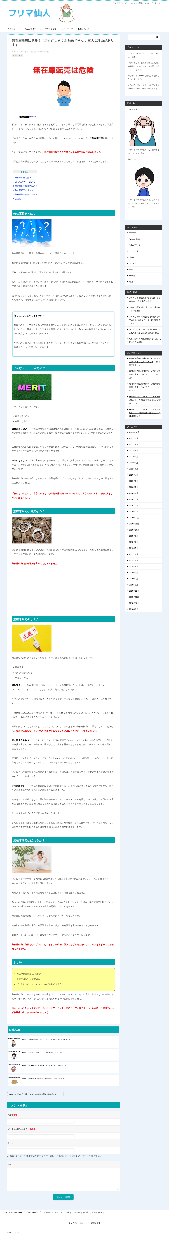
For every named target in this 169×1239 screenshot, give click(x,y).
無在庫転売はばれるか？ (25, 194)
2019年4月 (133, 566)
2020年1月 (133, 511)
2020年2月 (133, 505)
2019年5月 (133, 560)
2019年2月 (133, 579)
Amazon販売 (17, 55)
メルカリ (133, 257)
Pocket (33, 117)
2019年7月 (133, 548)
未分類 (132, 276)
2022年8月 (133, 444)
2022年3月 (133, 456)
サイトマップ (67, 29)
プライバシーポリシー (78, 1223)
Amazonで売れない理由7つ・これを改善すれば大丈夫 (42, 1052)
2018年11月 (134, 597)
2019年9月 (133, 536)
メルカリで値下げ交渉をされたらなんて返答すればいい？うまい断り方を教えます (145, 320)
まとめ (17, 198)
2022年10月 (134, 432)
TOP (15, 1212)
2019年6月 (133, 554)
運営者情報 (95, 1223)
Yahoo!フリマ (30, 29)
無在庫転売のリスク (23, 190)
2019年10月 (134, 530)
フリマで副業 (50, 29)
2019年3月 (133, 572)
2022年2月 (133, 463)
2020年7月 (133, 475)
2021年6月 (133, 469)
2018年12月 (134, 591)
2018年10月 (134, 603)
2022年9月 (133, 438)
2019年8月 (133, 542)
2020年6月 (133, 481)
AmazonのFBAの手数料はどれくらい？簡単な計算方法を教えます (46, 1039)
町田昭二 (133, 416)
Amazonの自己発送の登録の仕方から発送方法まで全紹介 (43, 1078)
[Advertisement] (63, 589)
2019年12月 (134, 518)
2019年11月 (134, 524)
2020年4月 (133, 493)
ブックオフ (133, 251)
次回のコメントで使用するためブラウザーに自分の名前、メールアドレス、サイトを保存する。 (55, 1156)
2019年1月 (133, 585)
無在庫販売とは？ (22, 177)
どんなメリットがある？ (25, 182)
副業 (131, 269)
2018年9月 (133, 609)
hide (28, 172)
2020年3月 (133, 499)
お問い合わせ (83, 29)
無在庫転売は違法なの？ (25, 186)
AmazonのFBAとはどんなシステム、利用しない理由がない (44, 1065)
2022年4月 (133, 450)
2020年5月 (133, 487)
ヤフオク (11, 29)
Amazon (132, 233)
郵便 (131, 282)
